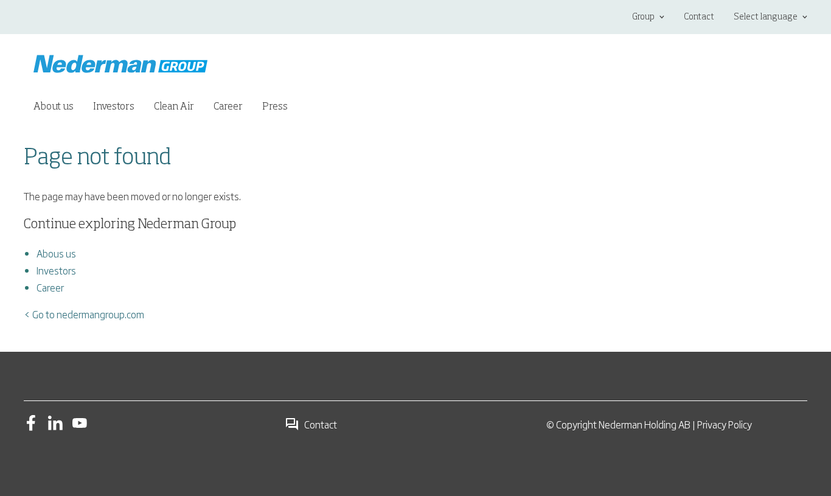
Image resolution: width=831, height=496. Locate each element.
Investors (56, 270)
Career (50, 287)
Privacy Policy (724, 424)
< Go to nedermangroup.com (84, 314)
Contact (699, 17)
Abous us (56, 253)
